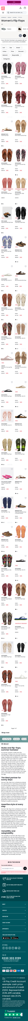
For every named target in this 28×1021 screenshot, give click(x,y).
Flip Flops (20, 17)
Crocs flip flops (7, 739)
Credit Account (6, 922)
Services (4, 910)
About (3, 904)
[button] (25, 8)
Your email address (6, 865)
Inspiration (5, 916)
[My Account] (20, 8)
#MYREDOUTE (5, 928)
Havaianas (16, 739)
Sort (4, 47)
